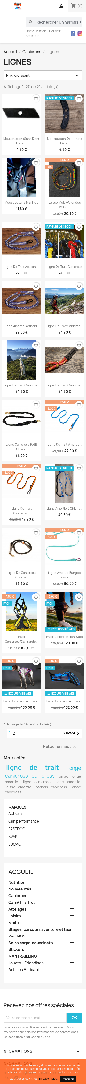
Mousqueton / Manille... (21, 202)
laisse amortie (18, 787)
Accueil (20, 872)
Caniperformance (23, 821)
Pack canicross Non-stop (64, 637)
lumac (63, 776)
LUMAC (14, 844)
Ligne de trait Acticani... (21, 267)
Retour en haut (60, 747)
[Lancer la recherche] (31, 22)
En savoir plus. (48, 1078)
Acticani (15, 813)
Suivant (72, 733)
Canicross (17, 895)
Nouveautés (19, 889)
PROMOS (17, 936)
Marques (17, 807)
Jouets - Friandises (26, 963)
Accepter (68, 1078)
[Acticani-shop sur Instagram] (79, 33)
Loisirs (14, 916)
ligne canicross (37, 781)
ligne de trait (32, 767)
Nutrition (16, 882)
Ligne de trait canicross (64, 267)
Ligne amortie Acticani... (21, 326)
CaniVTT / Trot (21, 902)
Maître (14, 922)
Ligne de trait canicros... (64, 326)
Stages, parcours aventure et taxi (39, 929)
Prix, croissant (43, 75)
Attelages (17, 909)
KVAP (12, 836)
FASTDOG (16, 829)
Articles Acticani (23, 969)
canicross (43, 775)
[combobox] (54, 22)
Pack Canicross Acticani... (21, 701)
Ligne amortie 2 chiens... (64, 509)
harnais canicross (51, 787)
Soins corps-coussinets (30, 942)
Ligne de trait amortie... (64, 444)
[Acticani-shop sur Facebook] (73, 33)
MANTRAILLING (22, 956)
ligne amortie (68, 781)
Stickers (16, 949)
